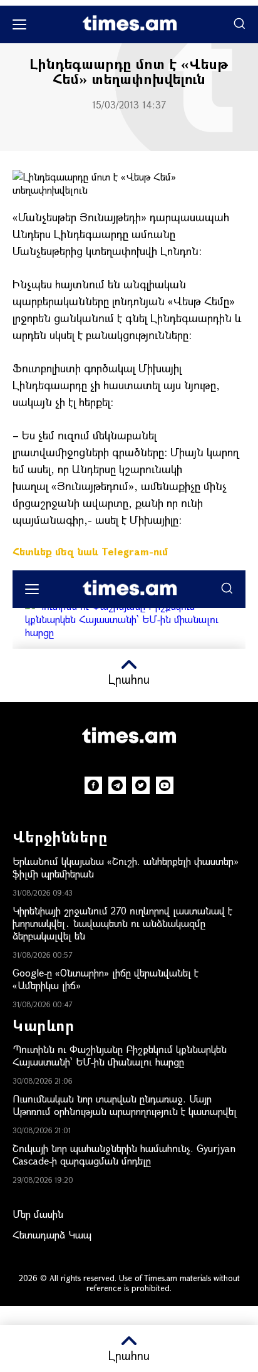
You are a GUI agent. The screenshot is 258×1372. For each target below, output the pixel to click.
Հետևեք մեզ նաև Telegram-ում (90, 551)
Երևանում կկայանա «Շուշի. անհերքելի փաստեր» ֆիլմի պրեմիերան (126, 867)
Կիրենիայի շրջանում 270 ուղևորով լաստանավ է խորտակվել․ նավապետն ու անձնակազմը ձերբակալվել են (122, 923)
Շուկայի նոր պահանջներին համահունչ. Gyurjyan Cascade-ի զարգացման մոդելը (124, 1154)
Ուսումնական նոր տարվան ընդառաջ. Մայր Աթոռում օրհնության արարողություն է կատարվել (125, 1105)
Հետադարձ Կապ (52, 1234)
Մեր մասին (38, 1213)
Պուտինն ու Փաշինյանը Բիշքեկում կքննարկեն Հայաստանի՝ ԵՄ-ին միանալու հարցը (120, 1055)
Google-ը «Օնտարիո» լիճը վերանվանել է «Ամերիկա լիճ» (106, 979)
